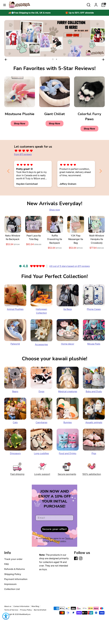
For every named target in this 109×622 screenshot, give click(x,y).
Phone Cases (94, 309)
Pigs (94, 453)
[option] (29, 13)
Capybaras (41, 422)
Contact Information (21, 606)
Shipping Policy (12, 574)
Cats (15, 422)
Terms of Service (11, 610)
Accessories (41, 344)
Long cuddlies (41, 453)
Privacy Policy (26, 610)
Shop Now (19, 123)
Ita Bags (67, 309)
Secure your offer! (54, 529)
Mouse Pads (93, 343)
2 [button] (56, 59)
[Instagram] (80, 558)
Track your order (13, 559)
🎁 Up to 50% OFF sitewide (79, 12)
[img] (56, 151)
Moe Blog (35, 606)
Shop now (54, 209)
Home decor (67, 343)
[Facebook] (75, 558)
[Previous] (6, 59)
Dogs (41, 391)
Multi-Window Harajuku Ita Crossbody (96, 239)
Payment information (15, 579)
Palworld (15, 343)
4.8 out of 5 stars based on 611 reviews (69, 266)
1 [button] (52, 59)
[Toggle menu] (4, 5)
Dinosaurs (15, 453)
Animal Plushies (15, 309)
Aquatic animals (93, 422)
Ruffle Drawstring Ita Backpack (54, 239)
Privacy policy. (60, 541)
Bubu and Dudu (94, 391)
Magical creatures (67, 391)
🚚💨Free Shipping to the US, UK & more (29, 12)
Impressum (10, 584)
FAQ (6, 564)
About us (7, 606)
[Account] (96, 3)
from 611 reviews (23, 154)
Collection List (12, 589)
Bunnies (67, 422)
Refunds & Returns (14, 569)
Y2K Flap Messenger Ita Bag (75, 239)
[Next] (103, 59)
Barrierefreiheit (40, 610)
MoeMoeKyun (24, 614)
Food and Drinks (67, 453)
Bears (15, 391)
